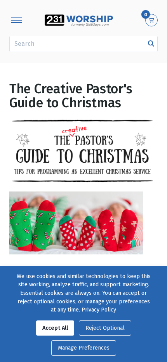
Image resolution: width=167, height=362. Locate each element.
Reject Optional (105, 328)
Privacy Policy (99, 309)
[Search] (151, 44)
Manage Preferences (84, 348)
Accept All (55, 328)
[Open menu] (16, 20)
